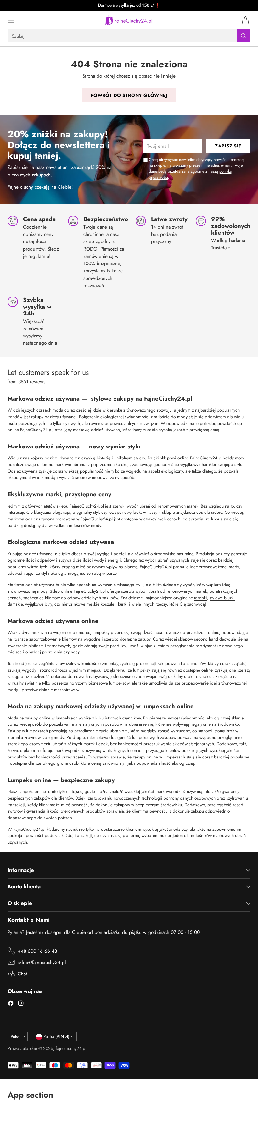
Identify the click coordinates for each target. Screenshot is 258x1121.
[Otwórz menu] (10, 20)
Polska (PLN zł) (56, 1037)
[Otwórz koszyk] (245, 20)
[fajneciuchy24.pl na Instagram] (21, 1004)
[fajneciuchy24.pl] (129, 20)
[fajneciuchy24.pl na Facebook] (10, 1004)
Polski (15, 1037)
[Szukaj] (243, 35)
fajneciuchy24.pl (71, 1048)
